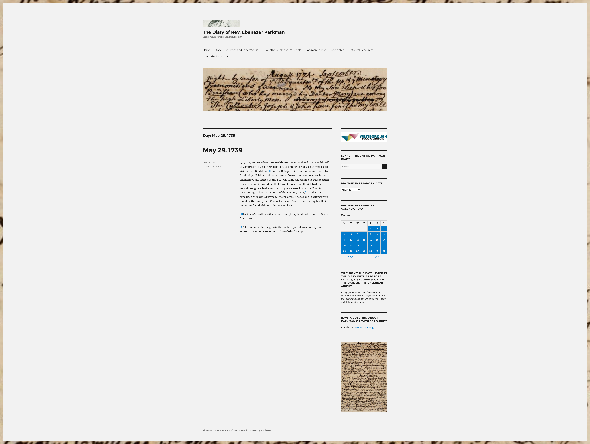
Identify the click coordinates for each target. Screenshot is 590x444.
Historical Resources (360, 50)
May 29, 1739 (222, 150)
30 (377, 251)
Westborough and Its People (283, 50)
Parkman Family (316, 50)
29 (370, 251)
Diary (218, 50)
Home (206, 50)
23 (377, 245)
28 (364, 251)
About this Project (214, 56)
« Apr (350, 256)
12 (351, 240)
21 (364, 245)
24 (384, 245)
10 (384, 234)
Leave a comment (212, 166)
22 (371, 245)
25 (344, 251)
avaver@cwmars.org (363, 327)
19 (351, 245)
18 (344, 245)
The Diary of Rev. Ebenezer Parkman (244, 32)
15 (371, 240)
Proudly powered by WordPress (256, 430)
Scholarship (337, 50)
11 (344, 240)
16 (377, 240)
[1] (269, 171)
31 (384, 251)
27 (357, 251)
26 (351, 251)
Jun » (378, 256)
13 (358, 240)
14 (364, 240)
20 (357, 245)
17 (384, 240)
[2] (307, 192)
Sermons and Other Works (241, 50)
